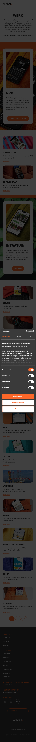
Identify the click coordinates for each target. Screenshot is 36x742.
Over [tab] (29, 337)
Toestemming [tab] (6, 337)
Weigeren (18, 409)
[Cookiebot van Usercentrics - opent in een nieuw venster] (25, 331)
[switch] (31, 375)
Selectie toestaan (18, 402)
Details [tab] (18, 337)
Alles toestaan (18, 396)
